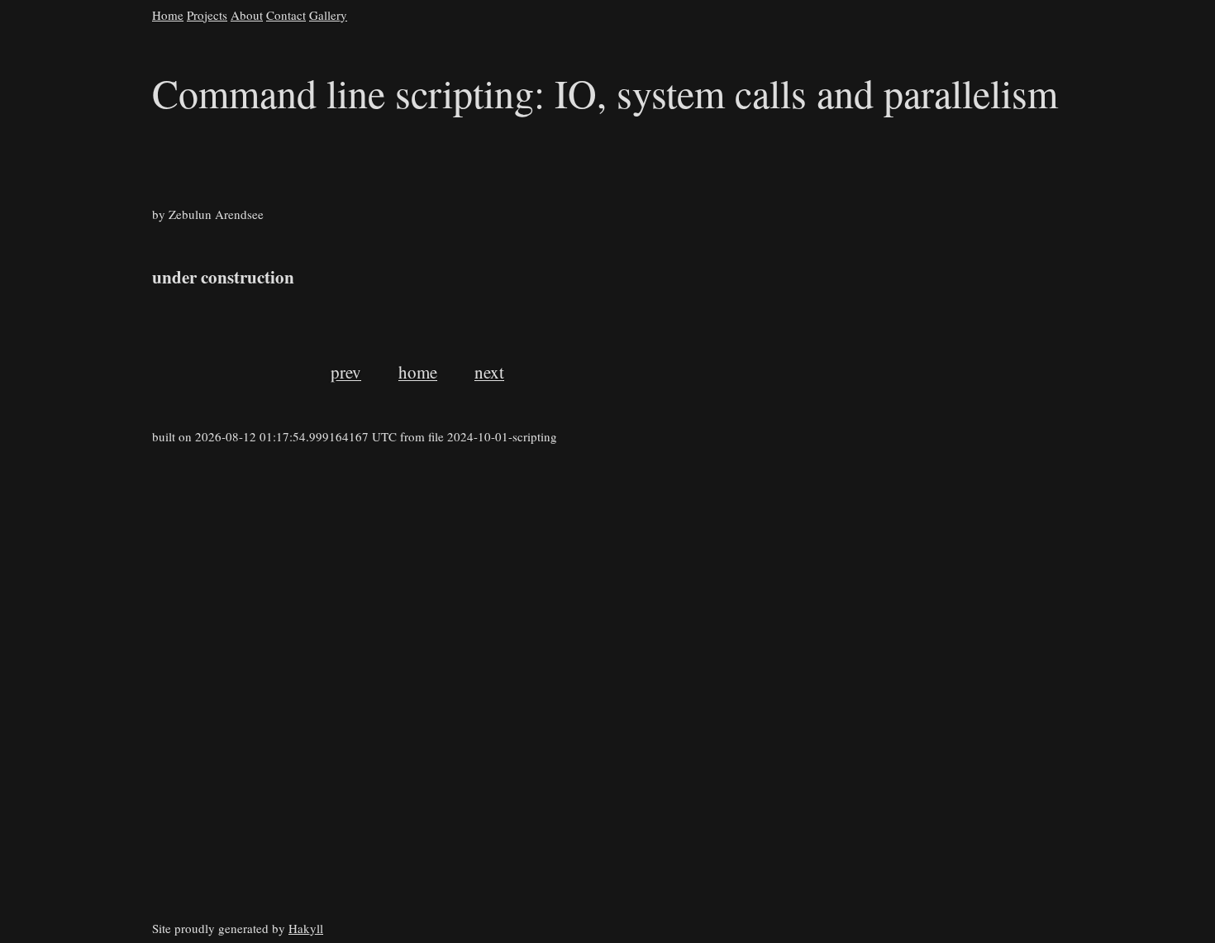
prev (346, 371)
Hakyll (305, 928)
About (247, 15)
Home (167, 15)
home (417, 371)
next (489, 371)
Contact (286, 15)
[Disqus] (683, 713)
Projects (207, 15)
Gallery (328, 15)
